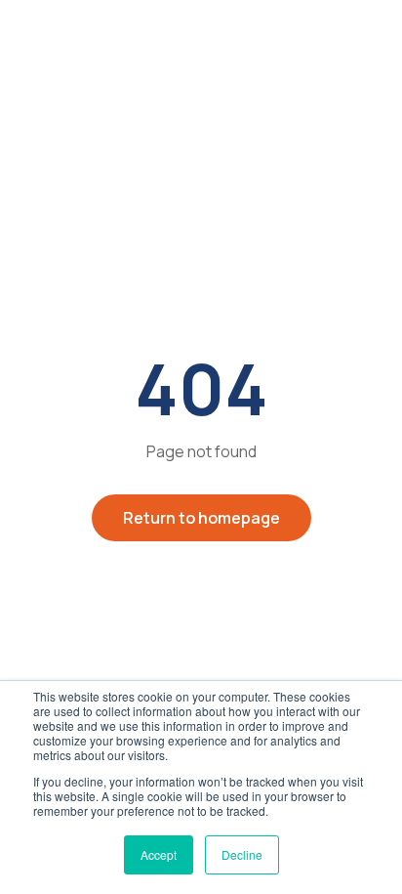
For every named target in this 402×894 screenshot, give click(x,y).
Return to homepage (201, 518)
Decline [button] (241, 854)
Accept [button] (159, 854)
